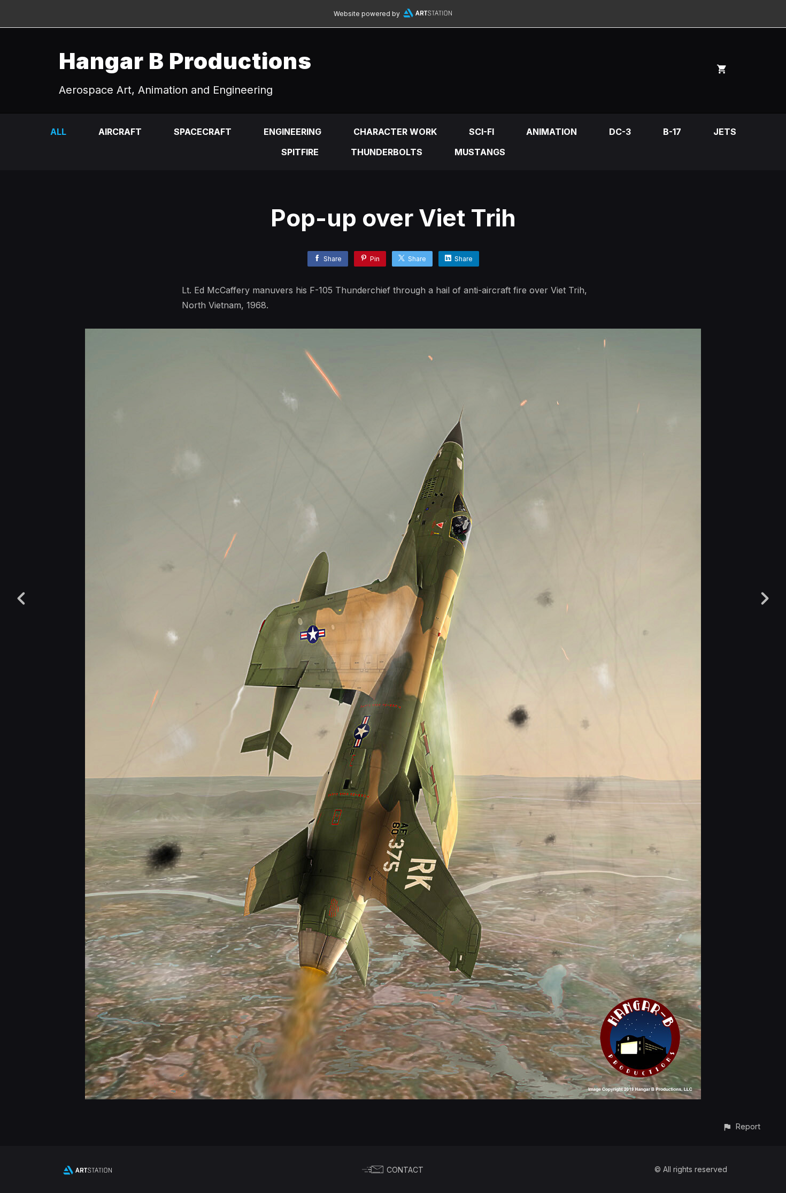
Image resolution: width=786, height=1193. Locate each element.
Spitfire (300, 152)
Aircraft (120, 131)
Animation (551, 131)
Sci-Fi (481, 131)
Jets (724, 131)
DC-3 (620, 131)
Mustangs (479, 152)
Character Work (395, 131)
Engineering (292, 131)
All (58, 131)
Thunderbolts (386, 152)
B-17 (672, 131)
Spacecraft (203, 131)
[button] (741, 1126)
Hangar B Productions (185, 60)
